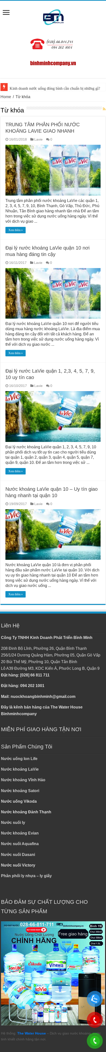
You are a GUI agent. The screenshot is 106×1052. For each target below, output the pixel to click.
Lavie (38, 139)
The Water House (31, 1033)
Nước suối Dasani (18, 854)
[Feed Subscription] (104, 109)
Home (5, 97)
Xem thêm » (15, 230)
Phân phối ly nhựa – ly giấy (26, 876)
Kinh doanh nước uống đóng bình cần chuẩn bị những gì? (55, 88)
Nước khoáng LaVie (20, 769)
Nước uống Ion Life (19, 759)
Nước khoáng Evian (20, 833)
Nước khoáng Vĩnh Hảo (23, 780)
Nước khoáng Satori (20, 791)
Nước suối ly (13, 822)
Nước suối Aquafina (20, 844)
